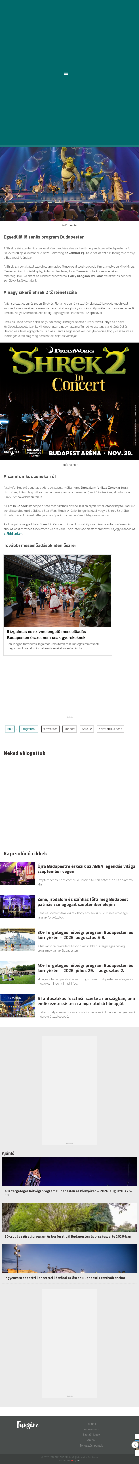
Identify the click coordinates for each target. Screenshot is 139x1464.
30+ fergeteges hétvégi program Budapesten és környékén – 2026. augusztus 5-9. (85, 935)
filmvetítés (50, 729)
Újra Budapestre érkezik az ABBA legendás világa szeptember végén (86, 869)
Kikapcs (8, 865)
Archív (91, 1440)
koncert (70, 729)
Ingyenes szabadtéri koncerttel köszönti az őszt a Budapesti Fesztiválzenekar (65, 1277)
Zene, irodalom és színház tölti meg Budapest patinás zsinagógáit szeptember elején (82, 902)
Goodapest (11, 898)
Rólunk (91, 1423)
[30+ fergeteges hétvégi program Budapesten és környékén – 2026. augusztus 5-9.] (17, 939)
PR (78, 1460)
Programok (28, 729)
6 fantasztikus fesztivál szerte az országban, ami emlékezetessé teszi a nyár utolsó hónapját (86, 1001)
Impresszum (91, 1429)
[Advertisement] (67, 802)
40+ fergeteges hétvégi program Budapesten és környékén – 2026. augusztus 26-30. (68, 1193)
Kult (10, 729)
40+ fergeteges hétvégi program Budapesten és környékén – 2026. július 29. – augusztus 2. (85, 968)
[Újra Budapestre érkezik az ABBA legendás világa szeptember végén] (17, 873)
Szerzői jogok (91, 1434)
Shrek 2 (87, 729)
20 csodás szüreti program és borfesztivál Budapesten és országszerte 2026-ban (68, 1236)
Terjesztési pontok (91, 1445)
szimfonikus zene (110, 729)
